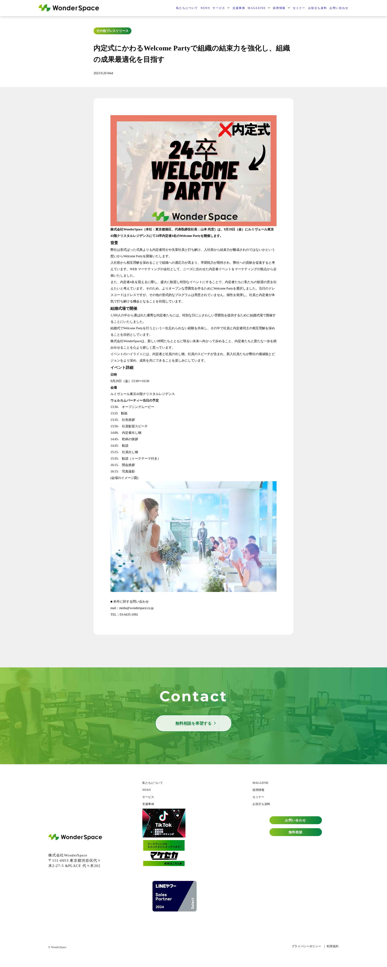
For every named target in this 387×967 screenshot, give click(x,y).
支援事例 (239, 7)
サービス (219, 7)
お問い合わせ (339, 7)
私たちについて (187, 7)
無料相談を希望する (193, 723)
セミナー (299, 7)
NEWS (205, 7)
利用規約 (333, 946)
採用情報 (279, 7)
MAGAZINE (257, 7)
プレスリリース (117, 31)
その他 (101, 31)
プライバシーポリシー (306, 946)
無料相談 (296, 832)
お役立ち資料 (317, 7)
